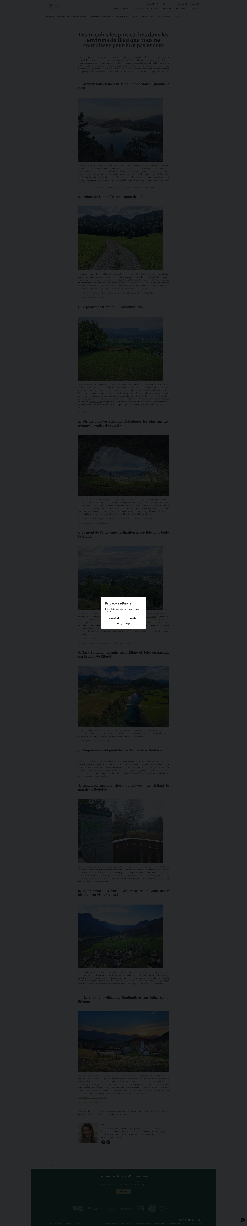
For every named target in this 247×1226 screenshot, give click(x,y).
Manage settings (123, 624)
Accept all (114, 618)
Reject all (133, 618)
